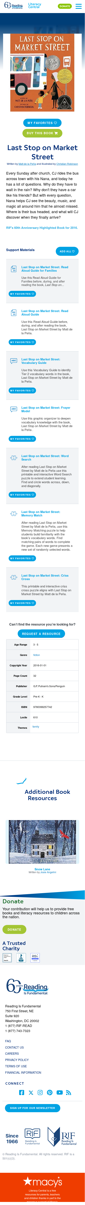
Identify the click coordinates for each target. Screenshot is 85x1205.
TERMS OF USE (18, 1066)
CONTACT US (15, 1047)
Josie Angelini (48, 872)
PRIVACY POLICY (17, 1060)
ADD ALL (66, 251)
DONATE (65, 6)
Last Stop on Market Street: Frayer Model (45, 409)
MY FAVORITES (41, 123)
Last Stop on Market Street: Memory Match (40, 513)
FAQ (8, 1041)
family (36, 726)
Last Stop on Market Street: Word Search (45, 457)
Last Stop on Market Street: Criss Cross (45, 577)
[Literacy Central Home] (34, 4)
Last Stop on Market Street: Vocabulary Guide (40, 361)
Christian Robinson (67, 163)
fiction (36, 655)
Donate (14, 929)
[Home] (16, 4)
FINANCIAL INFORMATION (23, 1072)
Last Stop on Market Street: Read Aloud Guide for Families (44, 268)
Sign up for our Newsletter (32, 1108)
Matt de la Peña (27, 163)
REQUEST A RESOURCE (41, 633)
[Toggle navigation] (78, 6)
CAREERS (12, 1053)
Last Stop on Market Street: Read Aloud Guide (44, 312)
